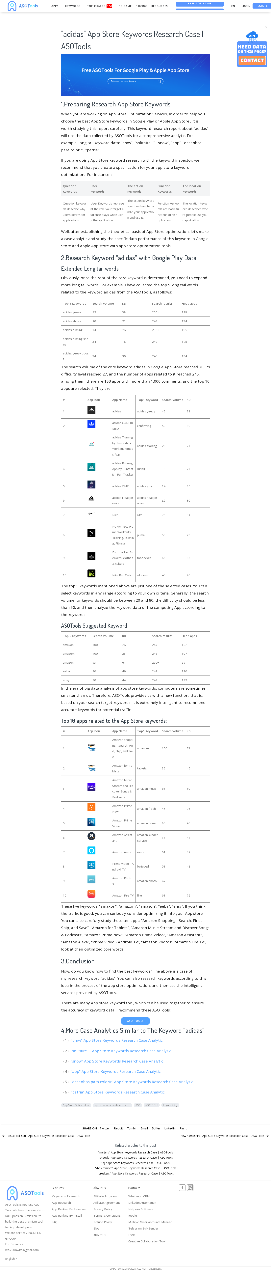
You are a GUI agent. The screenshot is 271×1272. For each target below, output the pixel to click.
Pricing (141, 6)
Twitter (105, 1128)
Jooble (132, 1215)
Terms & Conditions (107, 1215)
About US (99, 1235)
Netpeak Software (140, 1209)
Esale (132, 1235)
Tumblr (132, 1128)
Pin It (183, 1128)
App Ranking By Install (67, 1215)
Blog (96, 1228)
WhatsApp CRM (139, 1196)
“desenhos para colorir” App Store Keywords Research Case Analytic (132, 1081)
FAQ (55, 1222)
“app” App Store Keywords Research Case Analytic (116, 1071)
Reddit (118, 1128)
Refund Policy (102, 1222)
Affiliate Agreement (106, 1202)
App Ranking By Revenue (69, 1209)
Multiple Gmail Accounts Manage (150, 1222)
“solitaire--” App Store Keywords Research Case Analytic (121, 1050)
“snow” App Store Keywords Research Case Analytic (117, 1061)
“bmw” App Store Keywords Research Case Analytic (117, 1040)
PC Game (125, 6)
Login (246, 6)
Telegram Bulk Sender (143, 1228)
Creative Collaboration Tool (146, 1241)
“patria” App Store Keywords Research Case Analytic (118, 1092)
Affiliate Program (105, 1196)
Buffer (156, 1128)
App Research (61, 1202)
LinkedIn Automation (142, 1202)
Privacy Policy (102, 1209)
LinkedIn (170, 1128)
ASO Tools (135, 1021)
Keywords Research (66, 1196)
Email (144, 1128)
